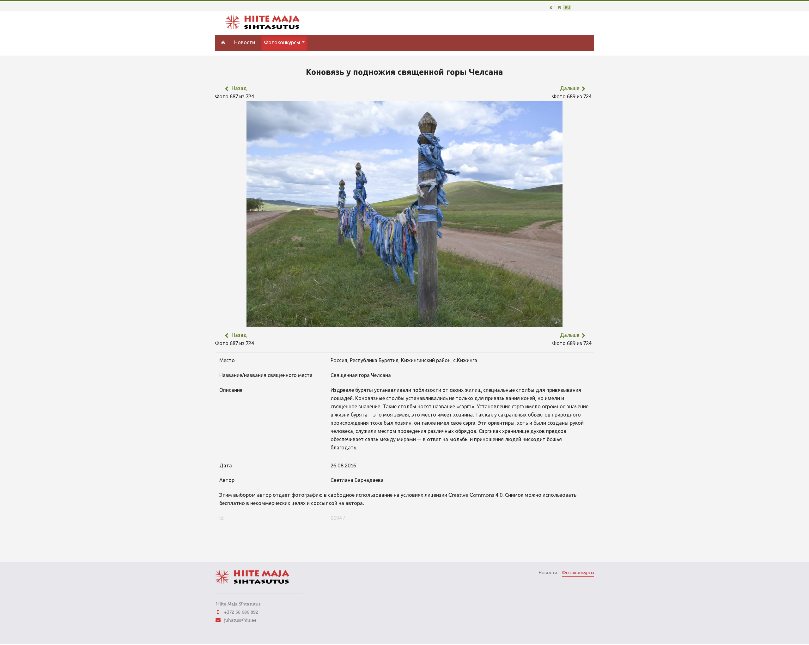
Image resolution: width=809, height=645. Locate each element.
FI (559, 8)
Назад (239, 88)
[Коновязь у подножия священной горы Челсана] (404, 322)
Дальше (569, 88)
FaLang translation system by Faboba (237, 548)
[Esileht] (262, 28)
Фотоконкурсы (282, 43)
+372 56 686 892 (241, 612)
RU (567, 8)
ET (552, 8)
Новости (244, 43)
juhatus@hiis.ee (240, 620)
